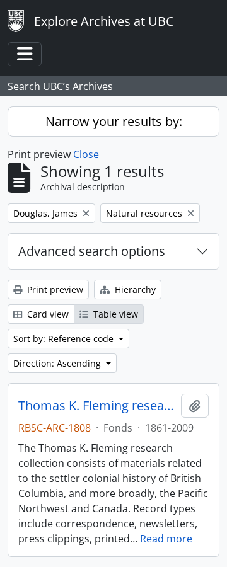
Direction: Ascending (58, 363)
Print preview (54, 289)
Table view (114, 314)
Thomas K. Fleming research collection (97, 405)
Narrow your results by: (113, 121)
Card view (47, 314)
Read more (166, 539)
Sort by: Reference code (64, 339)
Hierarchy (134, 289)
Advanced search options (91, 251)
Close (86, 154)
